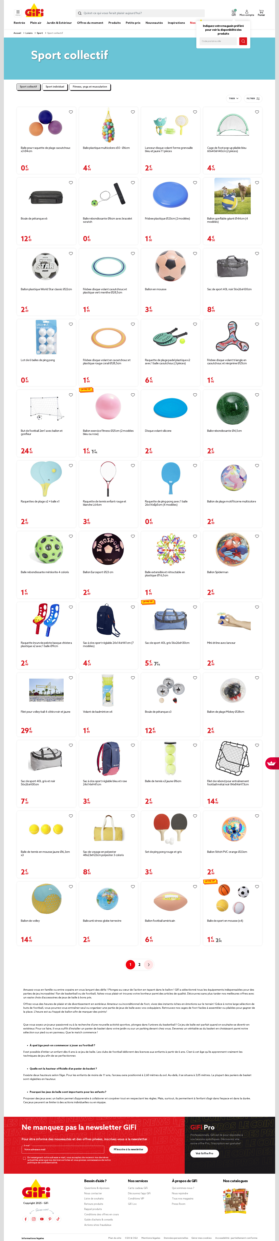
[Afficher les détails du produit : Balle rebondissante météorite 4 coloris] (46, 549)
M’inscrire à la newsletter (128, 1149)
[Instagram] (34, 1219)
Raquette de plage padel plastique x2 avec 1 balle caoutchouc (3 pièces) (167, 362)
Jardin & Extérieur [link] (59, 23)
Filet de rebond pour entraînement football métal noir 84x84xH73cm (228, 783)
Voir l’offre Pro (205, 1153)
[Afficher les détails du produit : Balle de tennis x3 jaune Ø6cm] (170, 758)
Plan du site (115, 1238)
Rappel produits (93, 1209)
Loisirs (28, 33)
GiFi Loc (132, 1204)
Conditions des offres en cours (101, 1214)
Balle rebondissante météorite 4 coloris (45, 572)
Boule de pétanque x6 (34, 218)
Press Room (178, 1204)
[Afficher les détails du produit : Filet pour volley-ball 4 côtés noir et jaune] (46, 690)
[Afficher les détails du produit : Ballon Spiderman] (232, 549)
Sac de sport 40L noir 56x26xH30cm (229, 289)
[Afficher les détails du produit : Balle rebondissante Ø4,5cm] (232, 408)
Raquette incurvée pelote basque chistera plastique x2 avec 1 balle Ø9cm (46, 644)
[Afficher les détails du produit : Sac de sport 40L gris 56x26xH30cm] (170, 620)
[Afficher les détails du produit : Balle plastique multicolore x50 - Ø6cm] (108, 125)
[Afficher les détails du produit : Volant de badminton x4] (108, 690)
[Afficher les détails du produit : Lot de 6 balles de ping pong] (46, 337)
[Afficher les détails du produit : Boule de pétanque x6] (46, 196)
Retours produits (93, 1204)
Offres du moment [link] (90, 23)
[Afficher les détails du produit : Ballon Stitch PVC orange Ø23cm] (232, 829)
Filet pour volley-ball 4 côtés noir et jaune (45, 712)
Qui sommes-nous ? (183, 1188)
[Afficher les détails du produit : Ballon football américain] (170, 899)
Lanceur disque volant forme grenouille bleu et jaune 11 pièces (169, 149)
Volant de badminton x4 (98, 712)
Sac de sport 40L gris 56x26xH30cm (167, 643)
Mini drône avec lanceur (221, 643)
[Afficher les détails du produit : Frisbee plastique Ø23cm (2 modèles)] (170, 196)
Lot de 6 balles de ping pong (38, 360)
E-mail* (27, 1146)
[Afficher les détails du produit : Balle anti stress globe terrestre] (108, 899)
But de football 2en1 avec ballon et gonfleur (42, 432)
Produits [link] (114, 23)
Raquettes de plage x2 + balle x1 (40, 501)
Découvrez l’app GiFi (139, 1193)
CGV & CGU (131, 1238)
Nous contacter (93, 1193)
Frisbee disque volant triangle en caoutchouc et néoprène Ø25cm (227, 362)
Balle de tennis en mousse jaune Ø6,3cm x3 (45, 853)
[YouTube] (42, 1219)
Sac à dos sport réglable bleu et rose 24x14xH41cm (105, 783)
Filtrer (251, 99)
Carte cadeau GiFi (138, 1188)
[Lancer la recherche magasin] (243, 41)
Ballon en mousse (155, 289)
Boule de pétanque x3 (158, 712)
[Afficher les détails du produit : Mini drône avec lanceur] (232, 620)
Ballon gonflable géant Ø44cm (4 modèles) (227, 220)
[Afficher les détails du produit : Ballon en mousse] (170, 266)
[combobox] (140, 13)
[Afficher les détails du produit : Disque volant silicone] (170, 408)
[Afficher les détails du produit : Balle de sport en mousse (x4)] (232, 899)
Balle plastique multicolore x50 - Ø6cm (106, 148)
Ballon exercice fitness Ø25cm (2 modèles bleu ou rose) (108, 432)
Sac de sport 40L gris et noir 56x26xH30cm (38, 783)
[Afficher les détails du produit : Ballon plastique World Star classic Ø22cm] (46, 266)
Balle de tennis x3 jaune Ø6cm (163, 781)
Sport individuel (55, 86)
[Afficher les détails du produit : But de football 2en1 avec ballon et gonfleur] (46, 408)
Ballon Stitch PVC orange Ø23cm (227, 852)
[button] (234, 13)
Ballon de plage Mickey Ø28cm (225, 712)
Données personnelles (176, 1238)
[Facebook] (25, 1219)
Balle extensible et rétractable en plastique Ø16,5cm (165, 574)
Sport (39, 33)
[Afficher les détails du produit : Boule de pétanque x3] (170, 690)
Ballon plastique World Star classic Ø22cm (46, 289)
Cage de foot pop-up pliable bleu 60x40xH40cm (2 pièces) (226, 149)
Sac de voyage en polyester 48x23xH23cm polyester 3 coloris (103, 853)
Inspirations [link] (176, 23)
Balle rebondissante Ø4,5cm (224, 431)
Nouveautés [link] (154, 23)
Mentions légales (151, 1238)
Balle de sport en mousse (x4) (225, 921)
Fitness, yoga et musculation (90, 86)
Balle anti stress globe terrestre (102, 921)
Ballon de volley (30, 921)
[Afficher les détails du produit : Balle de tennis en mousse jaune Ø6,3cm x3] (46, 829)
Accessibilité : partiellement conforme (236, 1238)
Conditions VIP (136, 1198)
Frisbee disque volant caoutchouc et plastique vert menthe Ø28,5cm (105, 291)
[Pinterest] (50, 1219)
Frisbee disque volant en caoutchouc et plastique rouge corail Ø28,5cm (106, 362)
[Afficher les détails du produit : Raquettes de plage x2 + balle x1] (46, 479)
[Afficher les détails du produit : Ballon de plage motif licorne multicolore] (232, 479)
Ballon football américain (160, 921)
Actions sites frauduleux (97, 1225)
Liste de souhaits (94, 1198)
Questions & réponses (96, 1188)
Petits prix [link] (133, 23)
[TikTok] (58, 1219)
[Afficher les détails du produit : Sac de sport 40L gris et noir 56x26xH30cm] (46, 758)
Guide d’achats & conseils (98, 1219)
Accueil (17, 33)
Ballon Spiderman (217, 572)
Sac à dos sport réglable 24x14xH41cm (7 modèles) (108, 644)
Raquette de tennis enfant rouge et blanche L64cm (104, 503)
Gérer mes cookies (201, 1238)
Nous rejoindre (180, 1193)
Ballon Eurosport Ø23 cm (98, 572)
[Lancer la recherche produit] (79, 13)
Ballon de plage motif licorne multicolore (231, 501)
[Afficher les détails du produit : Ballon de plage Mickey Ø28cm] (232, 690)
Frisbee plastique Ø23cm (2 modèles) (167, 218)
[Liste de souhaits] (70, 112)
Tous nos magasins (182, 1198)
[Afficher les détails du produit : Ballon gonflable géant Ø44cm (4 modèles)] (232, 196)
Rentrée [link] (19, 23)
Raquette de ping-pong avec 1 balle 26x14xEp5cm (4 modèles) (166, 503)
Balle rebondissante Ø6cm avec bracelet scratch (107, 220)
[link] (114, 28)
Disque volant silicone (158, 431)
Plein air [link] (35, 23)
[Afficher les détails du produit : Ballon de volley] (46, 899)
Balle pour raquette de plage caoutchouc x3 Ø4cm (45, 149)
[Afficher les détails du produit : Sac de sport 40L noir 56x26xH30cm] (232, 266)
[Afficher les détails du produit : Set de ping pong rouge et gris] (170, 829)
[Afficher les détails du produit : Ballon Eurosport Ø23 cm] (108, 549)
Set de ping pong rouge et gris (163, 852)
